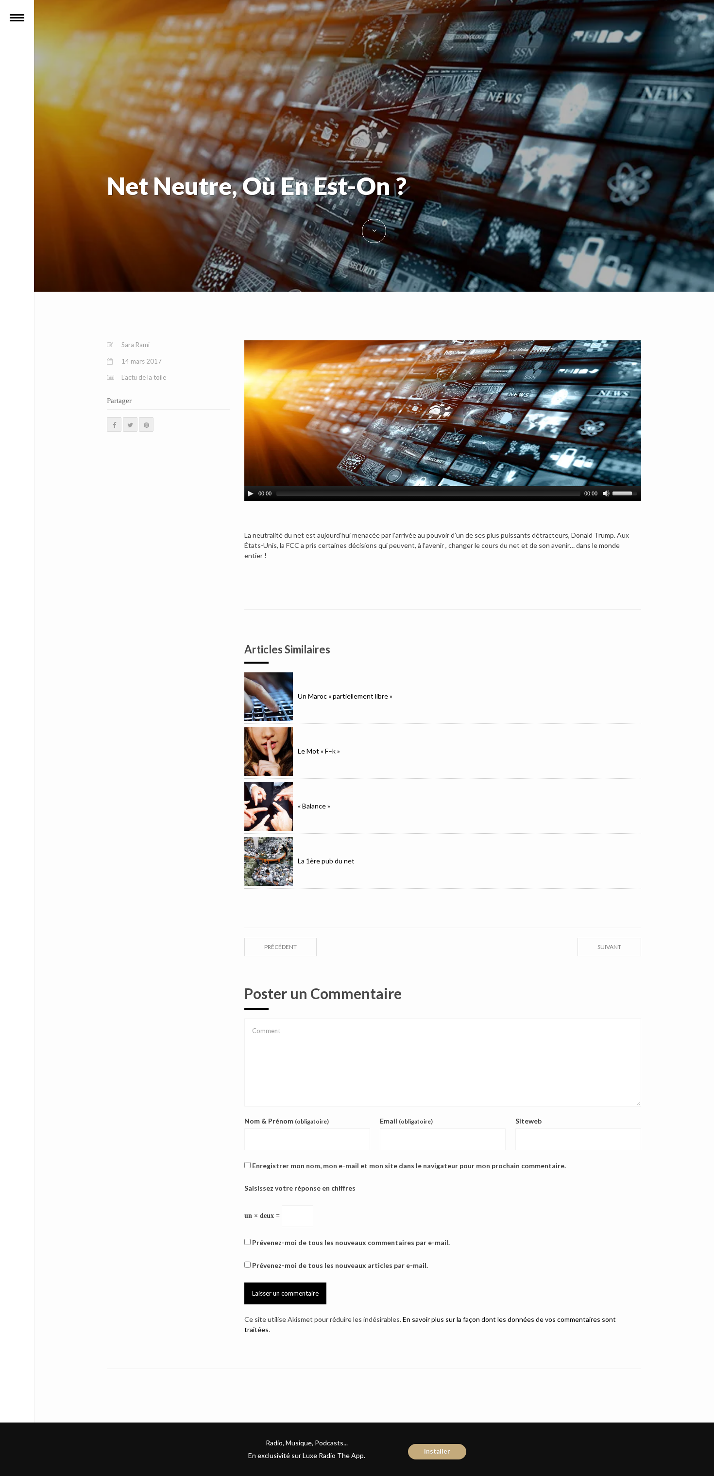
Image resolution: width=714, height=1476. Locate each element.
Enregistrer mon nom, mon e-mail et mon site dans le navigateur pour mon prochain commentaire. (409, 1165)
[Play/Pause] (251, 493)
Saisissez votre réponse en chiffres (300, 1188)
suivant (609, 946)
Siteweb (528, 1121)
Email (406, 1121)
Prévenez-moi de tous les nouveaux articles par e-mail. (340, 1265)
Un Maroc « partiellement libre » (345, 696)
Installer (437, 1451)
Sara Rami (135, 345)
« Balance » (314, 806)
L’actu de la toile (143, 377)
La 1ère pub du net (326, 861)
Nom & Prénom (286, 1121)
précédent (280, 946)
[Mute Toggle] (606, 493)
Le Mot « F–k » (319, 751)
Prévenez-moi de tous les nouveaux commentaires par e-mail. (351, 1242)
